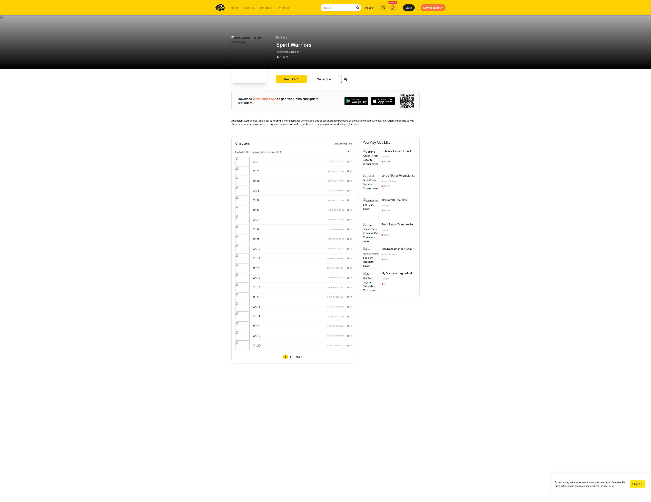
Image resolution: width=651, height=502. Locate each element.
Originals (284, 7)
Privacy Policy (607, 485)
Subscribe (324, 79)
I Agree (637, 484)
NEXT (299, 356)
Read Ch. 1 (291, 79)
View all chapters (343, 143)
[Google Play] (356, 101)
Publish (369, 7)
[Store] (392, 7)
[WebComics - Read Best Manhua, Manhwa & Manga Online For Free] (219, 7)
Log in (409, 7)
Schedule (265, 7)
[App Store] (383, 101)
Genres (249, 7)
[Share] (345, 79)
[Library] (383, 7)
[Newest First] (350, 152)
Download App (432, 7)
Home (235, 7)
